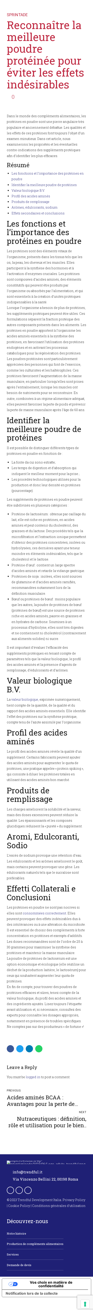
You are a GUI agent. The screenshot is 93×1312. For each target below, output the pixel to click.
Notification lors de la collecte (32, 1293)
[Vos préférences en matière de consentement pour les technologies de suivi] (85, 1304)
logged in (33, 1077)
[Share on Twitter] (19, 1048)
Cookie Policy (19, 1206)
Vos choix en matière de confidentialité (51, 1284)
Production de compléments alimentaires (35, 1244)
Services (13, 1254)
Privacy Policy (74, 1200)
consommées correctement (44, 913)
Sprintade (17, 14)
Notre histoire (16, 1233)
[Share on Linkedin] (29, 1048)
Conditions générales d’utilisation (59, 1206)
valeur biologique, (25, 699)
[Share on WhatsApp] (38, 1048)
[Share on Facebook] (10, 1048)
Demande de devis (19, 1265)
